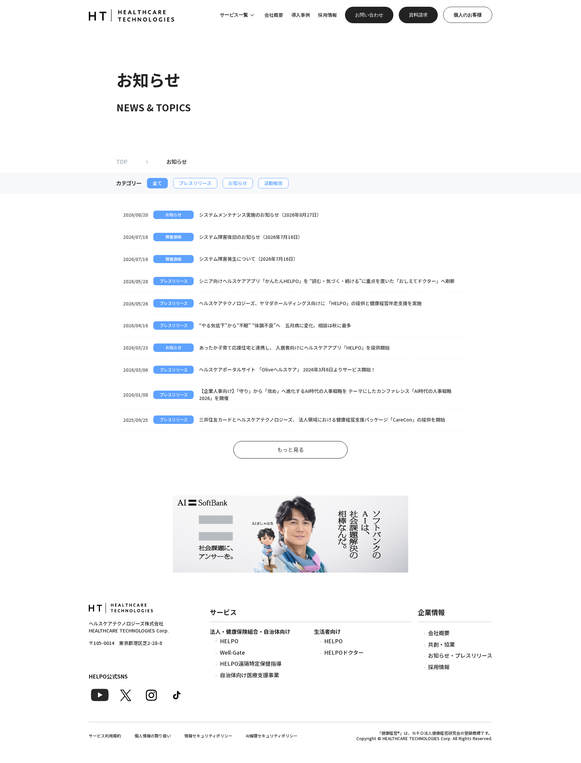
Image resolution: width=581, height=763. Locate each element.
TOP (121, 161)
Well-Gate (232, 652)
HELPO (229, 641)
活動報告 (273, 183)
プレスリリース (195, 183)
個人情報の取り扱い (152, 735)
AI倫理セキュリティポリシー (272, 735)
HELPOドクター (344, 652)
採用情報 (439, 667)
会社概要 (439, 633)
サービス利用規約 (105, 735)
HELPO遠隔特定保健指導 (250, 663)
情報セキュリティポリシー (208, 735)
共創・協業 (441, 644)
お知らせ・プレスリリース (460, 655)
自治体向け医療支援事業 (249, 675)
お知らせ (237, 183)
